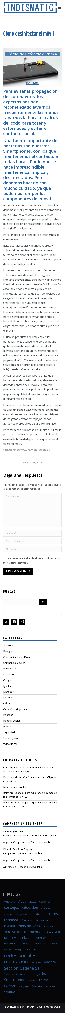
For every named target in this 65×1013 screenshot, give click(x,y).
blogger (32, 902)
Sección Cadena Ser (22, 968)
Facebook (11, 920)
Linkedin (26, 937)
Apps (22, 901)
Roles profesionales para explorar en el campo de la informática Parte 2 (30, 794)
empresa (21, 914)
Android (9, 901)
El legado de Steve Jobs (29, 866)
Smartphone (14, 979)
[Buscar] (43, 602)
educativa (45, 908)
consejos (11, 907)
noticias (7, 950)
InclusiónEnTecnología (15, 931)
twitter (10, 985)
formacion (27, 920)
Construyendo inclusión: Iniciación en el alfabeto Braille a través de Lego (29, 769)
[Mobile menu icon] (60, 7)
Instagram (52, 931)
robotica (50, 962)
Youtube (9, 992)
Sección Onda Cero (16, 974)
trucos (43, 980)
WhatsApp (37, 986)
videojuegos (24, 986)
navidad (54, 943)
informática (35, 931)
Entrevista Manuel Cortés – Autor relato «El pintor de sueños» (30, 779)
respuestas (36, 962)
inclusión (48, 925)
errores (52, 913)
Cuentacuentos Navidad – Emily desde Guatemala (30, 835)
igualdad (9, 925)
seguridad (41, 973)
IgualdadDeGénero (29, 925)
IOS (6, 938)
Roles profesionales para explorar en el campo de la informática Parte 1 (30, 804)
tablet (32, 980)
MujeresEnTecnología (17, 943)
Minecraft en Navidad (14, 787)
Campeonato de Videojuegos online (32, 842)
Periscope (18, 950)
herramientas (43, 920)
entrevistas (36, 914)
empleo (8, 914)
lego (14, 937)
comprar (44, 901)
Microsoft (42, 938)
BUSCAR (9, 591)
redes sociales (20, 955)
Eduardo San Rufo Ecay (15, 849)
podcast (32, 949)
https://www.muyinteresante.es (31, 449)
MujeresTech (40, 943)
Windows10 (51, 986)
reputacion (16, 961)
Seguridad (38, 462)
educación (30, 907)
